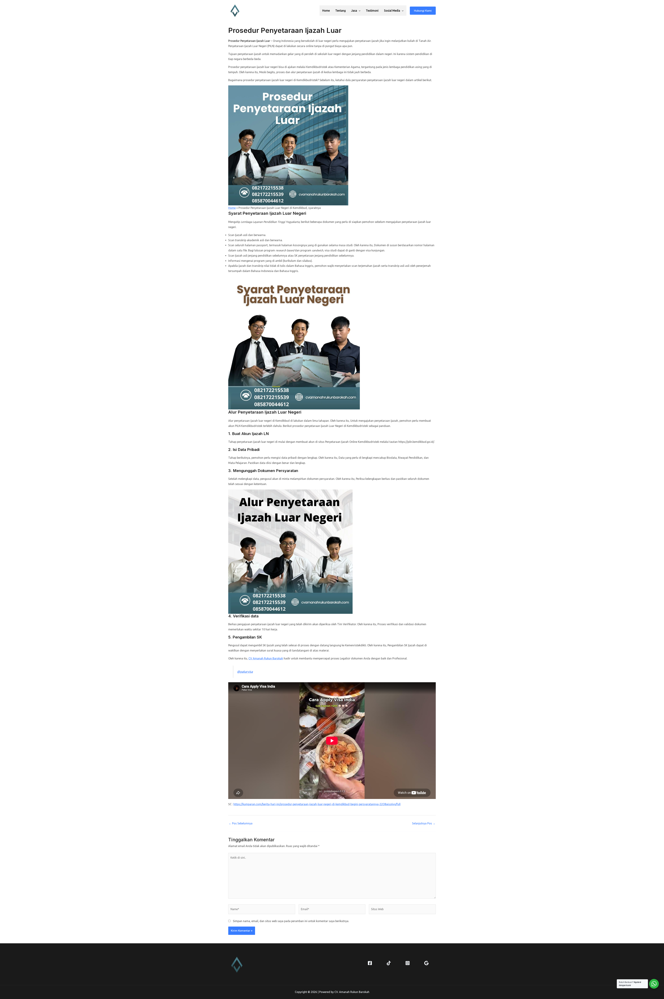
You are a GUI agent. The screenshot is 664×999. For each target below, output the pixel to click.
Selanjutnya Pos (423, 823)
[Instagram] (407, 963)
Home (326, 10)
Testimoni (372, 10)
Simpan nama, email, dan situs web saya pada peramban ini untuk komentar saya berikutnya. (291, 921)
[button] (359, 10)
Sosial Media (392, 10)
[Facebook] (370, 963)
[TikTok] (388, 963)
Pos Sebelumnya (240, 823)
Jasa (354, 10)
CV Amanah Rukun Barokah (265, 658)
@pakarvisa (245, 671)
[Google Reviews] (426, 963)
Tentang (340, 10)
